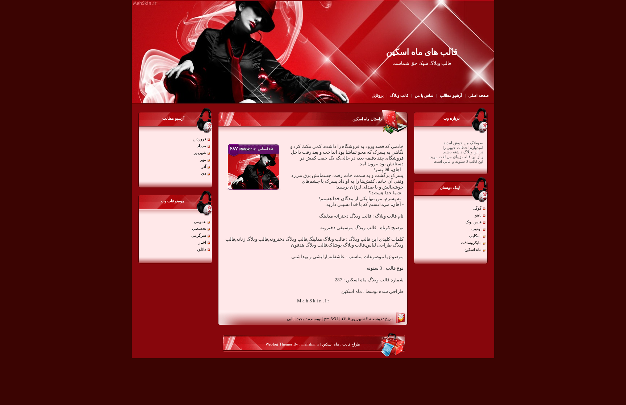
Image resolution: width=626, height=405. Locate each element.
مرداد (201, 146)
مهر (203, 160)
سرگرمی (198, 235)
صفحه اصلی (478, 96)
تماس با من (423, 96)
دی (203, 173)
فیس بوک (473, 222)
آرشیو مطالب (451, 96)
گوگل (477, 208)
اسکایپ (475, 236)
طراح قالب (350, 344)
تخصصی (199, 229)
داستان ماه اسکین (367, 119)
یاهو (478, 215)
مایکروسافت (471, 243)
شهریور (200, 153)
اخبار (202, 242)
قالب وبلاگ (399, 96)
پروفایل (378, 96)
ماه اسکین (472, 250)
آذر (203, 167)
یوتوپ (476, 229)
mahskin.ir (310, 344)
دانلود (201, 249)
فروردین (199, 139)
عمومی (200, 222)
